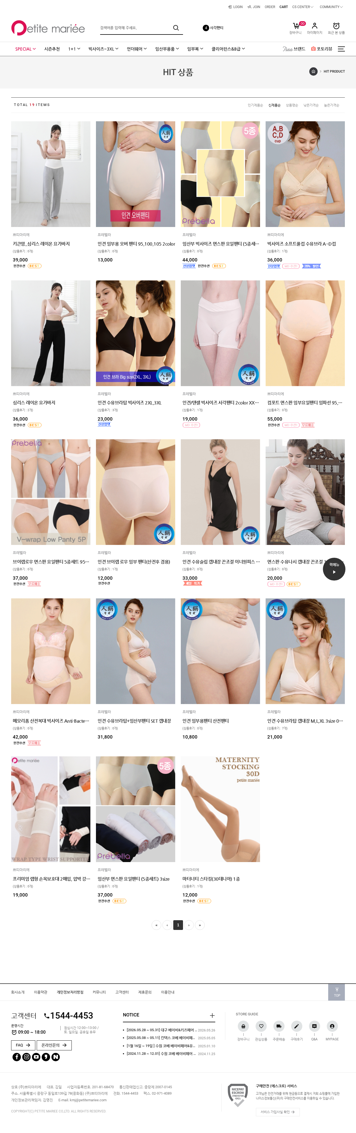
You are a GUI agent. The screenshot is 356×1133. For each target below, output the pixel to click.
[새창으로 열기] (15, 211)
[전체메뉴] (341, 49)
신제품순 (274, 105)
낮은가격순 (311, 105)
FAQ (20, 1045)
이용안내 (167, 992)
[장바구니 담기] (15, 219)
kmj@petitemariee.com (88, 1100)
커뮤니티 (99, 992)
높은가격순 (331, 105)
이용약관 (40, 992)
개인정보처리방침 (70, 992)
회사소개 (17, 992)
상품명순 (292, 105)
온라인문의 (50, 1045)
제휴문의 (145, 992)
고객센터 (122, 992)
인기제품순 (255, 105)
